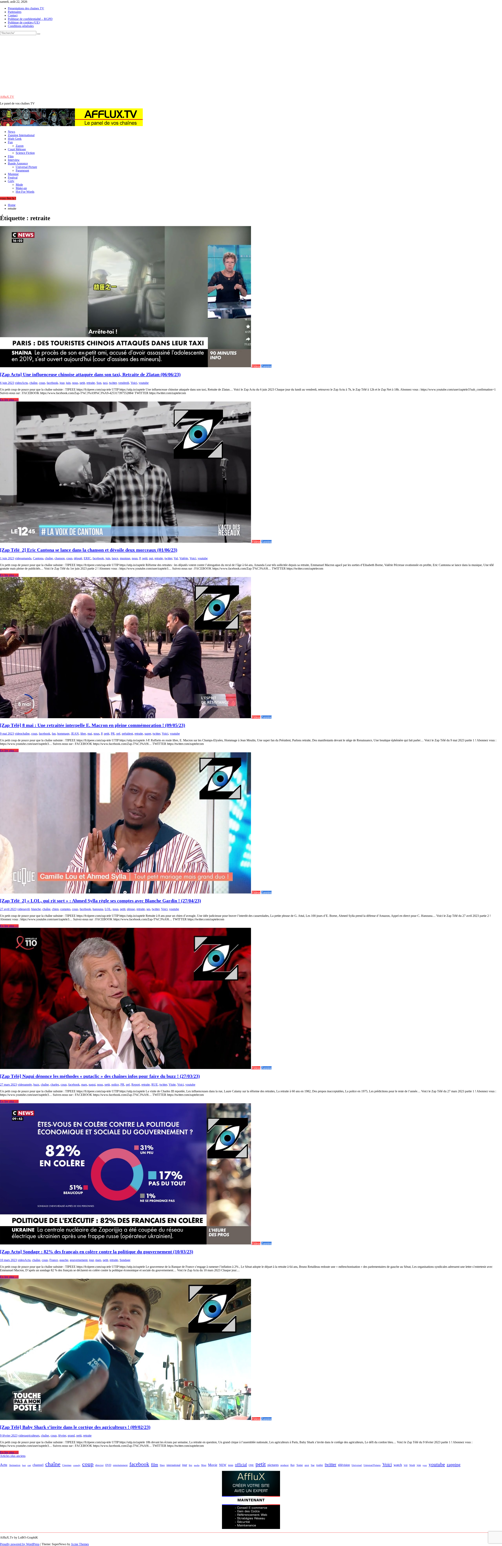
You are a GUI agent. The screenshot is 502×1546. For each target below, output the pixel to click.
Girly (11, 181)
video (18, 382)
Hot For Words (25, 191)
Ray (292, 1465)
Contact (12, 15)
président (127, 733)
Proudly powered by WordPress (19, 1544)
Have (162, 1465)
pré (118, 733)
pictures (273, 1465)
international (173, 1465)
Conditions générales (21, 26)
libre (83, 733)
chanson (60, 558)
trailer (319, 1465)
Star (313, 1465)
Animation (14, 1465)
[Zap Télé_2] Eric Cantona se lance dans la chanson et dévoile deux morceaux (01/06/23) (88, 550)
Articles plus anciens (12, 1456)
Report (135, 1084)
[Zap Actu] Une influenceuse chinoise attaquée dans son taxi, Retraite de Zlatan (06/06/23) (90, 374)
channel (38, 1465)
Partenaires (14, 12)
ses (148, 909)
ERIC (87, 558)
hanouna (98, 909)
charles (54, 1084)
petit (82, 382)
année (28, 1084)
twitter (113, 382)
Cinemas (66, 1465)
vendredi (123, 382)
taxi (105, 382)
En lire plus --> (9, 399)
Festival (12, 177)
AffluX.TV (7, 96)
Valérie (183, 558)
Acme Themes (80, 1544)
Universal (357, 1465)
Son (98, 382)
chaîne (33, 382)
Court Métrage (17, 149)
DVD (108, 1465)
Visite (172, 1084)
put (151, 558)
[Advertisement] (251, 64)
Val (176, 558)
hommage (63, 733)
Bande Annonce (18, 163)
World (412, 1465)
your (425, 1465)
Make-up (21, 188)
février (62, 1435)
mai (89, 733)
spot (307, 1465)
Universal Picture (26, 167)
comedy (76, 1465)
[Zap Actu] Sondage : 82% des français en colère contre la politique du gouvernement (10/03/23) (96, 1251)
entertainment (120, 1465)
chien (55, 909)
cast (29, 1465)
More (203, 1465)
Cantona (38, 558)
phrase (131, 909)
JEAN (75, 733)
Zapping (266, 366)
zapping (453, 1464)
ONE (251, 1465)
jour (62, 382)
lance (115, 558)
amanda (26, 558)
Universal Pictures (372, 1465)
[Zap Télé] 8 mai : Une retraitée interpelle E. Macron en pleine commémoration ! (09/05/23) (92, 725)
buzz (36, 1084)
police (115, 1084)
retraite (90, 382)
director (99, 1465)
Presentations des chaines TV (26, 8)
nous (75, 382)
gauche (63, 1260)
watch (398, 1465)
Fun (10, 142)
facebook (52, 382)
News (11, 131)
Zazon (20, 145)
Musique (13, 174)
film (154, 1464)
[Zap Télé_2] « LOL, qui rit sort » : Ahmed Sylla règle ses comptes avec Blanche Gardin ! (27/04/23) (100, 900)
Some (299, 1465)
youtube (144, 382)
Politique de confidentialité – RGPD (30, 19)
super (148, 733)
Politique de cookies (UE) (24, 22)
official (241, 1464)
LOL (108, 909)
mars (84, 1084)
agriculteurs (32, 1435)
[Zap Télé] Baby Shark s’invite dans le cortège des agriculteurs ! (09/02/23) (75, 1427)
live (190, 1465)
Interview (14, 160)
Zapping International (21, 135)
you (419, 1465)
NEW (222, 1465)
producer (284, 1465)
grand (71, 1435)
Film (11, 156)
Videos (256, 366)
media (196, 1465)
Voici (134, 382)
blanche (36, 909)
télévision (344, 1465)
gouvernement (78, 1260)
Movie (212, 1465)
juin (68, 382)
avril (27, 909)
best (24, 1465)
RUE (154, 1084)
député (78, 558)
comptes (65, 909)
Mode (19, 184)
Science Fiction (25, 153)
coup (42, 382)
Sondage (125, 1260)
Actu (25, 382)
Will (405, 1465)
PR (113, 733)
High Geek (15, 138)
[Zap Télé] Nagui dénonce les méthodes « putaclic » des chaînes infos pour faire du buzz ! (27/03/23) (100, 1076)
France (53, 1260)
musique (125, 558)
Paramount (22, 170)
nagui (92, 1084)
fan (54, 733)
